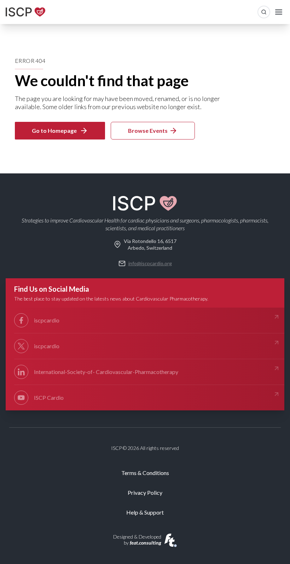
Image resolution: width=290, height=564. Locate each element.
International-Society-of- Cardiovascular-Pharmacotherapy (106, 371)
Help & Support (145, 512)
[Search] (263, 12)
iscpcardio (46, 320)
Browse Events (148, 130)
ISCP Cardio (49, 397)
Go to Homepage (54, 130)
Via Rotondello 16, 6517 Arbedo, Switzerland (150, 244)
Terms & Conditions (145, 472)
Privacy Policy (145, 492)
